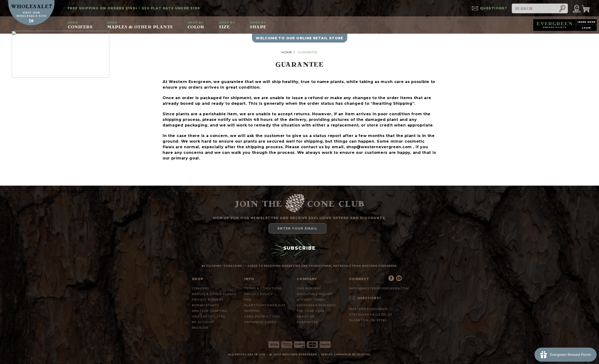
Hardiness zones (260, 322)
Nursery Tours (311, 299)
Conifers (80, 25)
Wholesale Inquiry (315, 294)
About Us (305, 316)
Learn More (586, 22)
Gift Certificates (208, 316)
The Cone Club (311, 311)
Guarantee (307, 322)
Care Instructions (262, 316)
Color (196, 25)
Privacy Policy (258, 294)
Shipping (252, 311)
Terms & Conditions (263, 288)
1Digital (364, 354)
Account (577, 8)
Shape (258, 25)
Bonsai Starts (205, 305)
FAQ (248, 299)
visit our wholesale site (31, 14)
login (586, 27)
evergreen (555, 25)
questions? (493, 8)
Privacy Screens (207, 299)
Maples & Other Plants (140, 25)
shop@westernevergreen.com (379, 147)
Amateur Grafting (209, 311)
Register (200, 327)
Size (227, 25)
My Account (203, 322)
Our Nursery (309, 288)
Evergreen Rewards (316, 305)
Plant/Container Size (265, 305)
